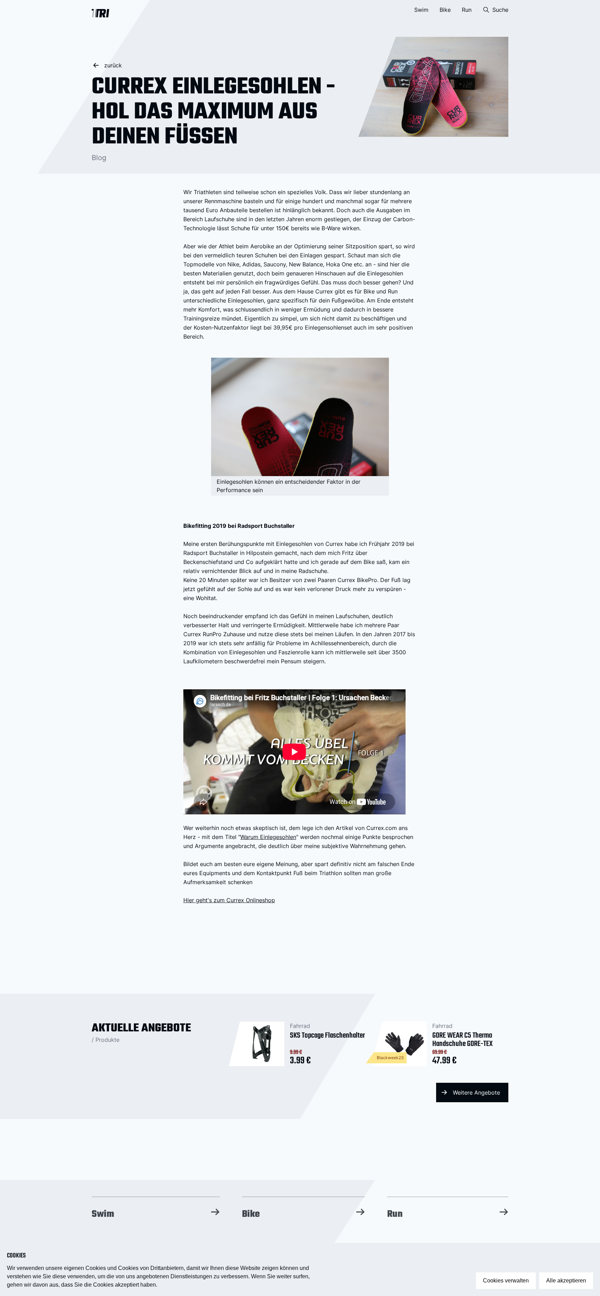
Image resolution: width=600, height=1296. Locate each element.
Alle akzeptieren (566, 1280)
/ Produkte (105, 1039)
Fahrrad (300, 1025)
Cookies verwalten (506, 1280)
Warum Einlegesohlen (268, 836)
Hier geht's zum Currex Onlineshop (229, 900)
